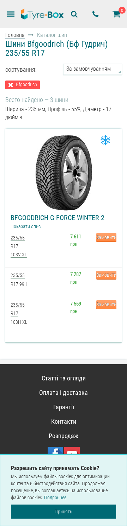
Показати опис (26, 226)
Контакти (63, 421)
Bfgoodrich (26, 84)
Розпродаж (63, 436)
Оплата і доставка (63, 392)
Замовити (106, 237)
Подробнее (55, 497)
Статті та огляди (64, 378)
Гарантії (63, 407)
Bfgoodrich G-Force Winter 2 (57, 217)
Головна (15, 35)
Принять (63, 511)
